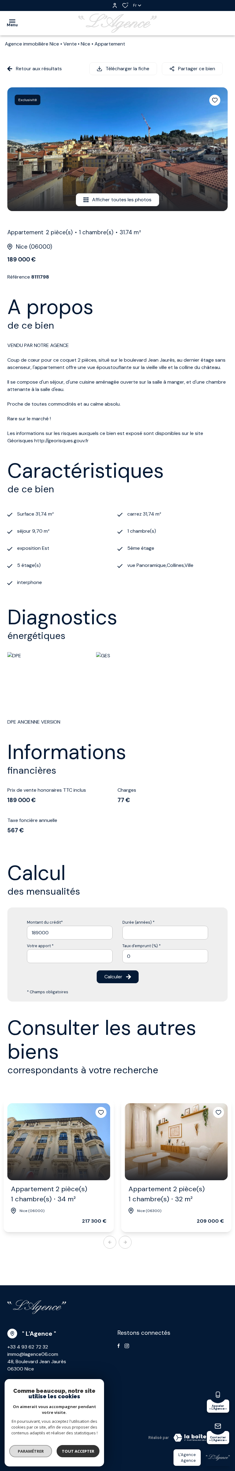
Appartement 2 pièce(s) (49, 1193)
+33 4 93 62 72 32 (27, 1347)
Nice (85, 44)
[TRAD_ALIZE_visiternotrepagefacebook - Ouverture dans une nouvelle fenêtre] (119, 1346)
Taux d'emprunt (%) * (141, 945)
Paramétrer (31, 1451)
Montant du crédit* (45, 922)
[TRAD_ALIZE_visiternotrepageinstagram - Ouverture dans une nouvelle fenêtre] (127, 1346)
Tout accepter (78, 1451)
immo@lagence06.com (32, 1354)
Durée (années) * (138, 922)
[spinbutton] (165, 956)
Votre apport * (40, 945)
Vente (70, 44)
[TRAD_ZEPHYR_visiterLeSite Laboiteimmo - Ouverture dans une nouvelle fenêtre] (198, 1438)
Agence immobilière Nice (32, 44)
